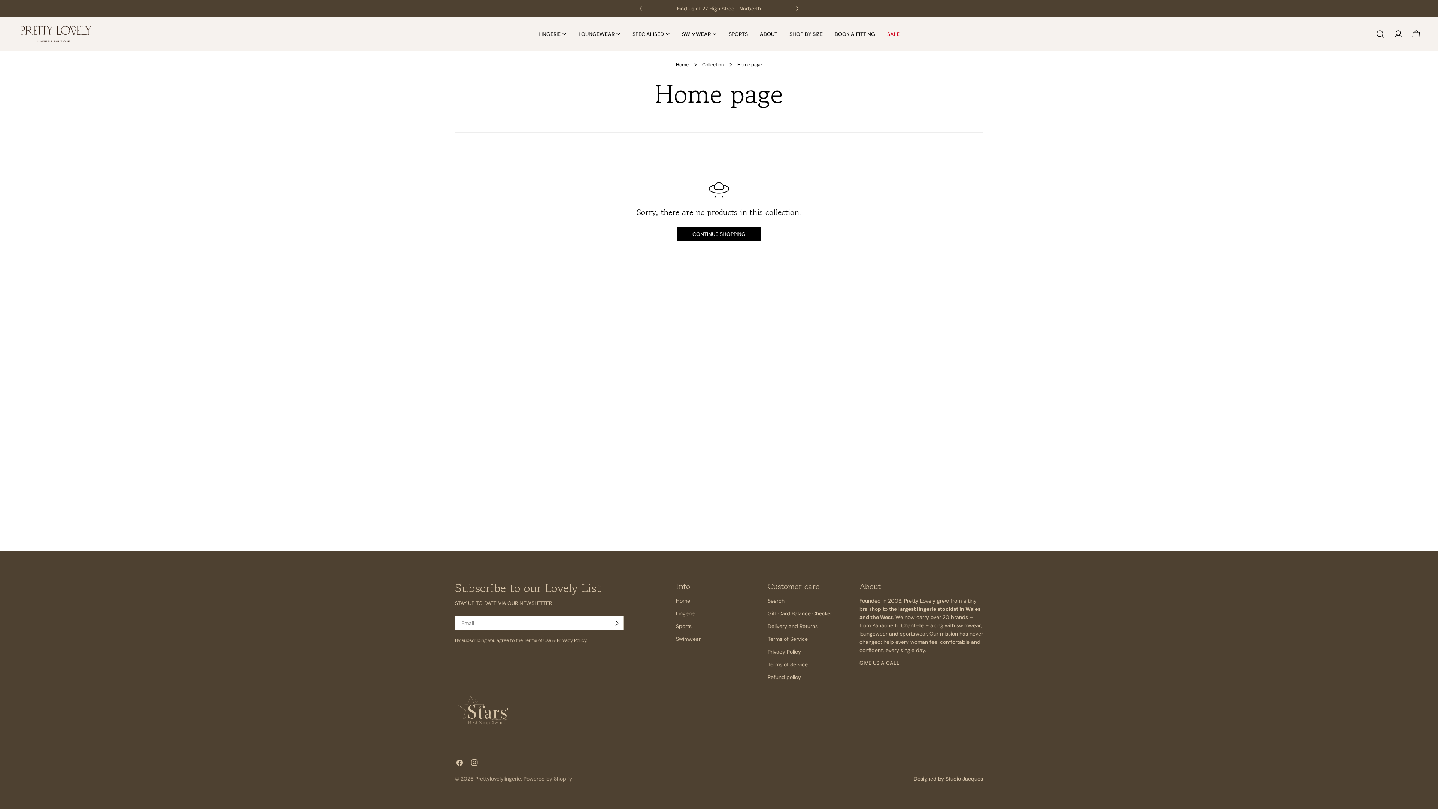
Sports (684, 626)
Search (776, 600)
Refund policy (784, 677)
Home (682, 65)
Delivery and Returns (793, 626)
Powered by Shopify (548, 778)
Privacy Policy (784, 651)
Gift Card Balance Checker (800, 613)
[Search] (1380, 34)
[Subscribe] (617, 623)
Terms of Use (537, 640)
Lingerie (685, 613)
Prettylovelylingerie (498, 778)
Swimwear (688, 639)
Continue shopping (719, 234)
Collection (713, 65)
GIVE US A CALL (879, 663)
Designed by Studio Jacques (948, 778)
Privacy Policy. (572, 640)
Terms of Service (788, 639)
